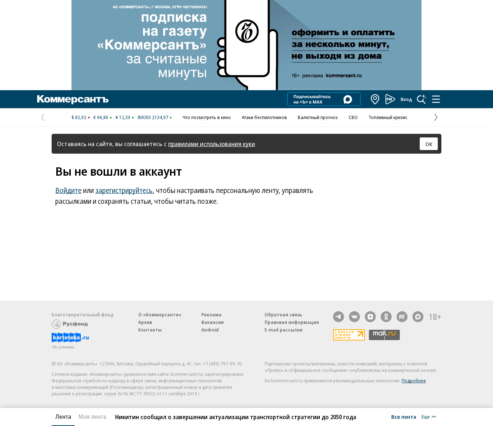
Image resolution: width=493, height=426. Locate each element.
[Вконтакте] (354, 316)
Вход (406, 99)
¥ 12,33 (122, 117)
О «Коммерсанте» (160, 314)
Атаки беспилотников (264, 117)
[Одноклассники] (386, 316)
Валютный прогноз (318, 117)
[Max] (418, 316)
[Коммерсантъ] (73, 99)
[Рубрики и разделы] (436, 99)
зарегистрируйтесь (124, 190)
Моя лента (92, 417)
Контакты (150, 329)
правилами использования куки (211, 144)
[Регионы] (375, 99)
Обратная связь (283, 314)
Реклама (211, 314)
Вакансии (212, 322)
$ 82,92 (78, 117)
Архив (145, 322)
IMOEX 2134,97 (153, 117)
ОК (429, 144)
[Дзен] (370, 316)
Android (210, 329)
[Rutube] (402, 316)
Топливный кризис (387, 117)
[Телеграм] (338, 316)
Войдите (68, 190)
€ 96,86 (100, 117)
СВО (353, 117)
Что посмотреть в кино (207, 117)
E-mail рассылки (283, 329)
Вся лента (403, 416)
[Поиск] (421, 99)
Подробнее (414, 380)
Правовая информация (292, 322)
